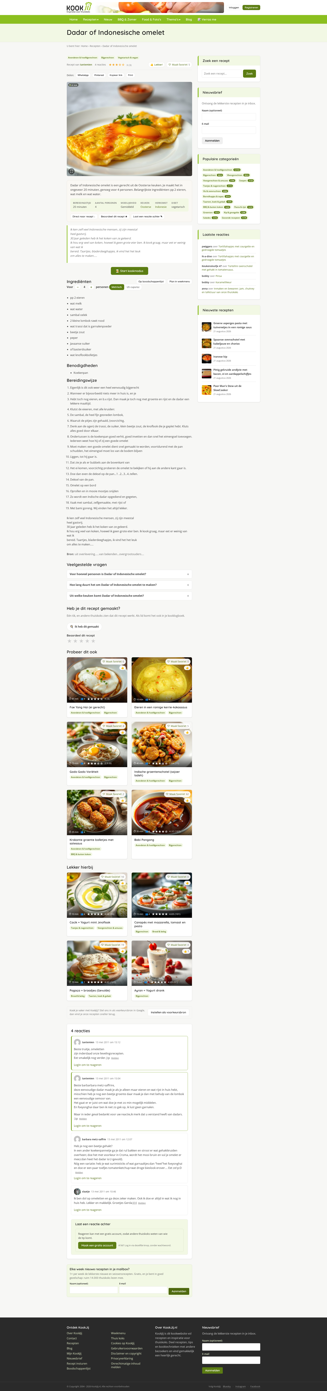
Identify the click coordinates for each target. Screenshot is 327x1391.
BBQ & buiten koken (81, 854)
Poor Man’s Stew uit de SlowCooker (227, 388)
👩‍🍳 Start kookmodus (129, 271)
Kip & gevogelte (234, 212)
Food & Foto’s (151, 19)
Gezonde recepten (234, 217)
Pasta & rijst (243, 207)
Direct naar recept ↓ (84, 216)
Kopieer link (116, 75)
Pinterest (99, 75)
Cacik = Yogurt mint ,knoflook (90, 922)
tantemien (86, 64)
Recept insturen (77, 1363)
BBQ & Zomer (127, 19)
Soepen (246, 180)
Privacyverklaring (122, 1358)
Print (130, 75)
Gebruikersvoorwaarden (127, 1348)
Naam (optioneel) (79, 1283)
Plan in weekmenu (179, 281)
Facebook (255, 1386)
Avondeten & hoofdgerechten (82, 57)
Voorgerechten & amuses (110, 927)
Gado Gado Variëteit (84, 771)
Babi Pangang (144, 840)
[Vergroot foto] (71, 171)
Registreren (251, 7)
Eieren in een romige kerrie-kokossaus (160, 707)
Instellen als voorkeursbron (168, 1012)
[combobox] (222, 74)
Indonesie (161, 206)
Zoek (249, 73)
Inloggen (234, 7)
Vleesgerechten (237, 175)
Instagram (240, 1386)
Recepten (90, 19)
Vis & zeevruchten (215, 191)
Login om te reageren (88, 1065)
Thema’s (172, 19)
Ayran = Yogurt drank (149, 990)
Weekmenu (118, 1333)
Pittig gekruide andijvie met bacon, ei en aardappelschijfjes (232, 371)
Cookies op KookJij (122, 1343)
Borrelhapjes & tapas (216, 196)
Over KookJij (74, 1333)
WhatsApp (83, 75)
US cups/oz (133, 287)
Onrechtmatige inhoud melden (125, 1365)
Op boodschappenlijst (151, 281)
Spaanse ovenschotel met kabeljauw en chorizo (229, 341)
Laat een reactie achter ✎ (147, 216)
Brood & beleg (159, 931)
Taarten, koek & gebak (100, 996)
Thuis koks (117, 1338)
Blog (189, 19)
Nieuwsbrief (74, 1358)
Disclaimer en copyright (126, 1353)
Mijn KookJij (74, 1353)
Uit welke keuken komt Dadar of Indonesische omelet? (107, 596)
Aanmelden (179, 1291)
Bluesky (227, 1386)
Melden (115, 1058)
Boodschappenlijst (79, 1368)
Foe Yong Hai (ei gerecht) (87, 707)
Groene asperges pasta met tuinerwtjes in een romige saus (232, 325)
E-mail (122, 1283)
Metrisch (117, 287)
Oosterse (146, 206)
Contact (72, 1338)
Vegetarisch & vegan (128, 57)
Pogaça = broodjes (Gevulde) (90, 990)
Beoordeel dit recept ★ (114, 216)
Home (73, 19)
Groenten (211, 212)
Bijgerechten (107, 57)
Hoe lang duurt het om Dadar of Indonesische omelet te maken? (113, 585)
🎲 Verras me (206, 19)
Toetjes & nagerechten (82, 927)
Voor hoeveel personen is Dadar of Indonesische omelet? (108, 574)
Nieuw (108, 19)
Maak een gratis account (97, 1245)
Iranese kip (220, 356)
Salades (210, 217)
